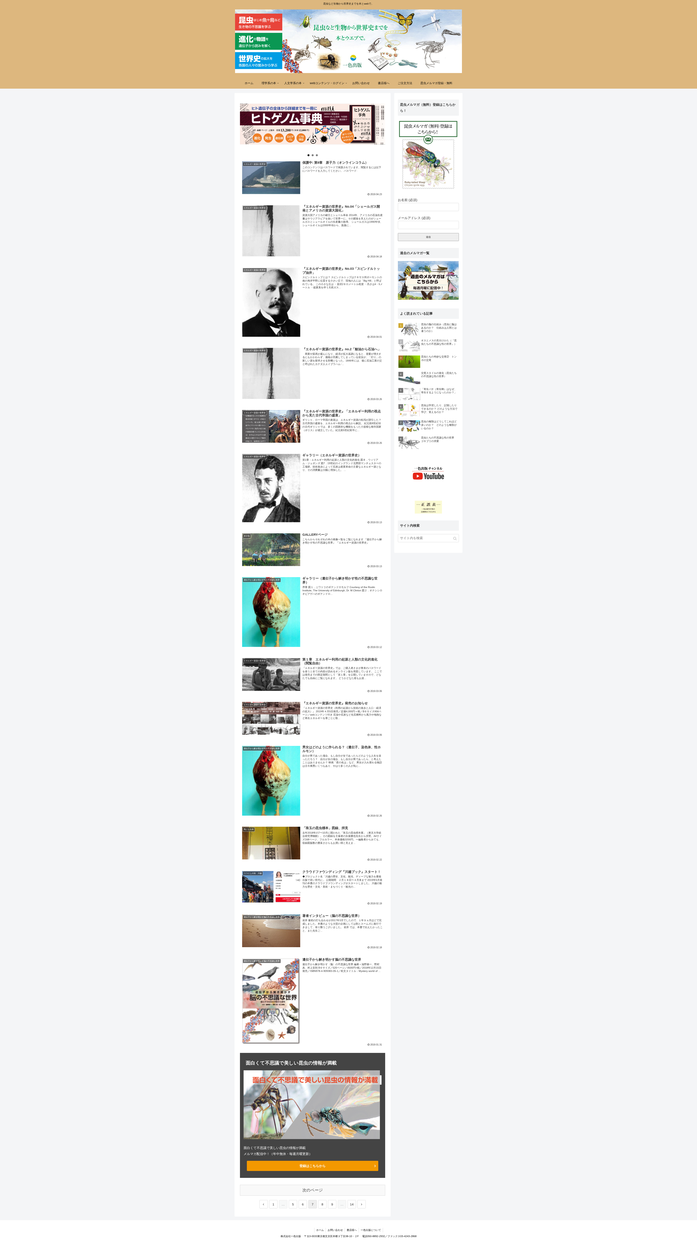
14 (352, 1204)
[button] (455, 538)
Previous (233, 123)
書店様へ (352, 1230)
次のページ (312, 1190)
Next (391, 123)
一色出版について (371, 1230)
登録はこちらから (312, 1166)
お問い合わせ (335, 1230)
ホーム (320, 1230)
